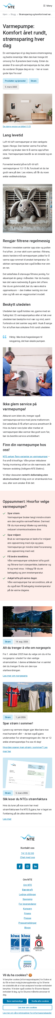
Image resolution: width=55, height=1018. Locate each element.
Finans (27, 913)
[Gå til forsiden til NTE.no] (27, 839)
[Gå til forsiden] (9, 5)
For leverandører (27, 904)
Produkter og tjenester (15, 81)
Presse (27, 918)
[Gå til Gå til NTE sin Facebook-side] (19, 866)
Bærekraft (27, 889)
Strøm (34, 81)
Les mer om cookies (27, 1007)
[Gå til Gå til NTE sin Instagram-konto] (27, 866)
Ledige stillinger (27, 894)
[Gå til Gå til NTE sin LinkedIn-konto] (35, 866)
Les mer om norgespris (15, 675)
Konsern (27, 908)
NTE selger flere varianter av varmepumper (25, 456)
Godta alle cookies (40, 1001)
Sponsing (27, 899)
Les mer (7, 819)
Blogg (27, 927)
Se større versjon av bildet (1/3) (17, 126)
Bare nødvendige (15, 1001)
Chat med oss (27, 857)
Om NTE (27, 885)
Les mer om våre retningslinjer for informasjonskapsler (27, 1013)
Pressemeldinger (27, 922)
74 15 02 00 (27, 853)
